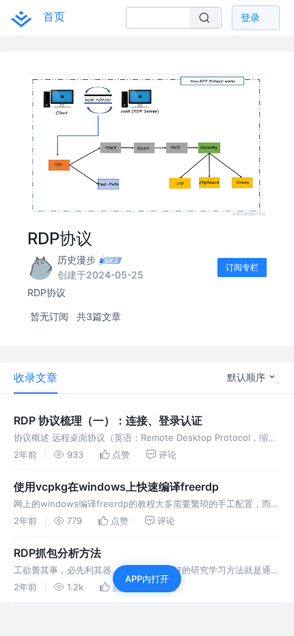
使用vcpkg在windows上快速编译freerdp (116, 486)
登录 (250, 17)
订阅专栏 (242, 267)
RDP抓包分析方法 (57, 553)
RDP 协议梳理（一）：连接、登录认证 (108, 420)
